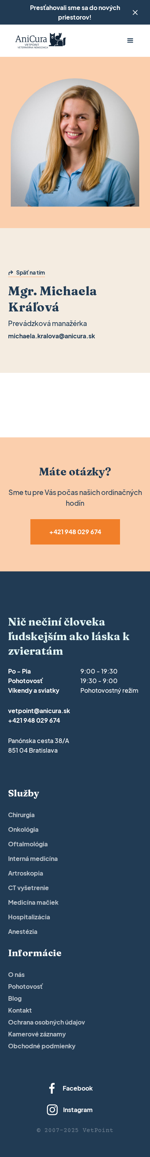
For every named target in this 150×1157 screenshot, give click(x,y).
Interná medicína (33, 858)
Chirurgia (21, 815)
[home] (39, 41)
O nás (16, 974)
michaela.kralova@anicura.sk (51, 336)
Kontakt (20, 1010)
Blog (15, 998)
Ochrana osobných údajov (46, 1022)
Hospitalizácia (29, 917)
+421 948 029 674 (34, 720)
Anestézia (22, 931)
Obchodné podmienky (41, 1046)
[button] (130, 40)
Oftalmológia (28, 844)
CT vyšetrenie (28, 888)
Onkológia (23, 829)
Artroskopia (25, 873)
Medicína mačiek (33, 902)
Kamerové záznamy (37, 1034)
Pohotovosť (25, 986)
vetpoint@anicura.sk (39, 711)
